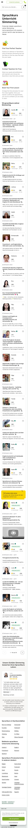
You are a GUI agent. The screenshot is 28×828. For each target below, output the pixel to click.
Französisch (5, 750)
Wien (3, 737)
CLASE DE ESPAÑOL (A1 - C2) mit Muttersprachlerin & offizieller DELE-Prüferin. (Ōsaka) (16, 676)
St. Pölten (16, 734)
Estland (4, 767)
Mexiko (16, 773)
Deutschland (17, 764)
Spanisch (4, 753)
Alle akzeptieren (14, 819)
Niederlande (5, 776)
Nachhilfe (4, 801)
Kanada (16, 770)
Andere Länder (5, 795)
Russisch (16, 750)
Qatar (15, 776)
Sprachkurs (11, 801)
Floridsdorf (17, 727)
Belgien (4, 764)
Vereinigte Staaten (6, 787)
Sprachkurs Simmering (7, 803)
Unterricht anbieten (14, 2)
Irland (3, 770)
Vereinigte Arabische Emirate (19, 783)
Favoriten (4, 727)
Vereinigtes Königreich (17, 788)
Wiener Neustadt (18, 737)
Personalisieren (13, 822)
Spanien (4, 782)
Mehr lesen (6, 692)
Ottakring (4, 734)
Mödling (16, 731)
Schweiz (16, 779)
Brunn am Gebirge (6, 724)
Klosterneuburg (6, 731)
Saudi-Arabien (5, 779)
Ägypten (16, 792)
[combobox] (11, 7)
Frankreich (17, 767)
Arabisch (4, 747)
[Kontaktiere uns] (25, 2)
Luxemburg (5, 773)
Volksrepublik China (7, 792)
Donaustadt (17, 724)
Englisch (16, 747)
